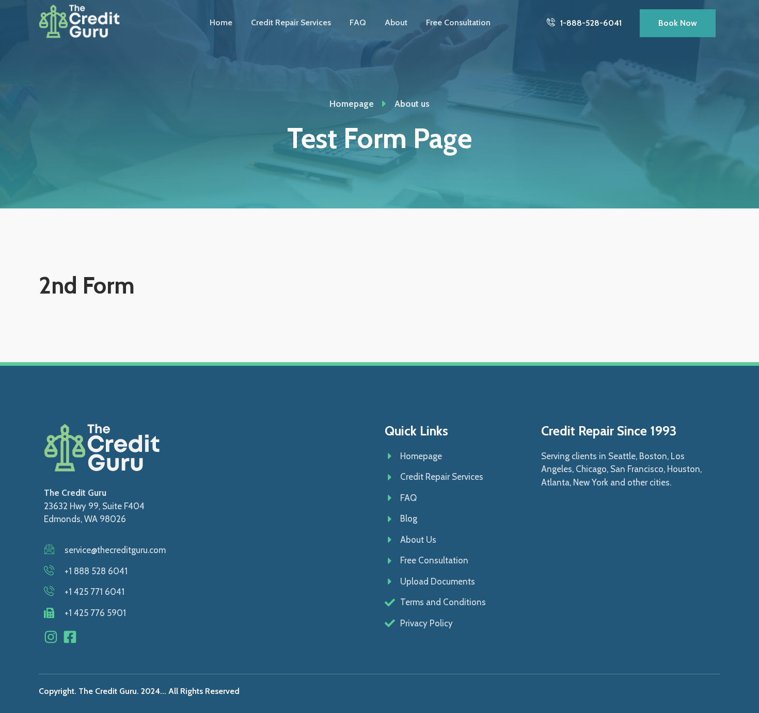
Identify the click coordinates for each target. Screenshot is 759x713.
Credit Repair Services (291, 22)
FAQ (358, 22)
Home (221, 22)
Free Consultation (458, 22)
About (396, 22)
